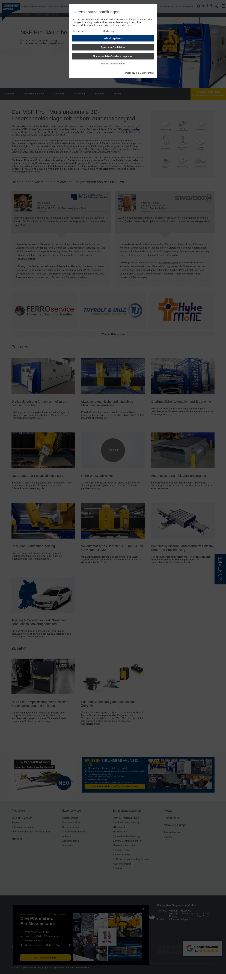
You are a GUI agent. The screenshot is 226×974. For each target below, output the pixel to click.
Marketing (108, 31)
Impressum (131, 72)
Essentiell (81, 31)
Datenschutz (147, 72)
